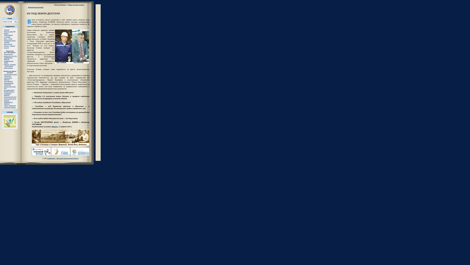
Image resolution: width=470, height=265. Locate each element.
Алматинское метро (10, 99)
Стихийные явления (7, 94)
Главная (6, 30)
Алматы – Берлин (9, 46)
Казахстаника (8, 54)
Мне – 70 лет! (8, 39)
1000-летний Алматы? (8, 78)
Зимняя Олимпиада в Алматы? (8, 102)
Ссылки (6, 48)
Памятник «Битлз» (10, 107)
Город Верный (8, 81)
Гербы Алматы (8, 68)
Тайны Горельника (10, 105)
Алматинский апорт (10, 97)
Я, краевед (7, 37)
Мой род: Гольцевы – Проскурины (10, 65)
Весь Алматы (8, 44)
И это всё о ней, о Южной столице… (9, 91)
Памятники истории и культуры (10, 75)
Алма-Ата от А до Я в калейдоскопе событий (10, 57)
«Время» (54, 127)
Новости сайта (8, 32)
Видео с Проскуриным (8, 34)
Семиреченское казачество (8, 84)
